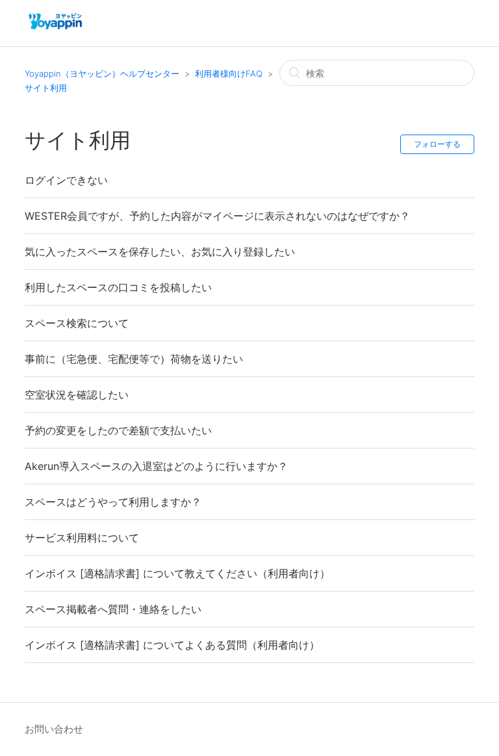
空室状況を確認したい (77, 394)
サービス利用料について (82, 537)
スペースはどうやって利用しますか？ (113, 501)
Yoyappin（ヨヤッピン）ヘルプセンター (102, 73)
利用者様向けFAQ (228, 73)
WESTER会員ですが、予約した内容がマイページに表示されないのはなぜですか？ (217, 215)
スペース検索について (77, 323)
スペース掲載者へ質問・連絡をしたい (113, 609)
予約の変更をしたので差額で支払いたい (118, 430)
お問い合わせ (54, 729)
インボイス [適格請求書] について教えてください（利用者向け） (177, 573)
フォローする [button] (437, 144)
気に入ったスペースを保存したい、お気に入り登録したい (160, 251)
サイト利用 (46, 88)
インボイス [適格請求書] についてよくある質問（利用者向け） (172, 644)
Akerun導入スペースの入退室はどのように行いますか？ (156, 466)
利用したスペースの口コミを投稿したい (118, 287)
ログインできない (66, 180)
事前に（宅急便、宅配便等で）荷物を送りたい (134, 358)
